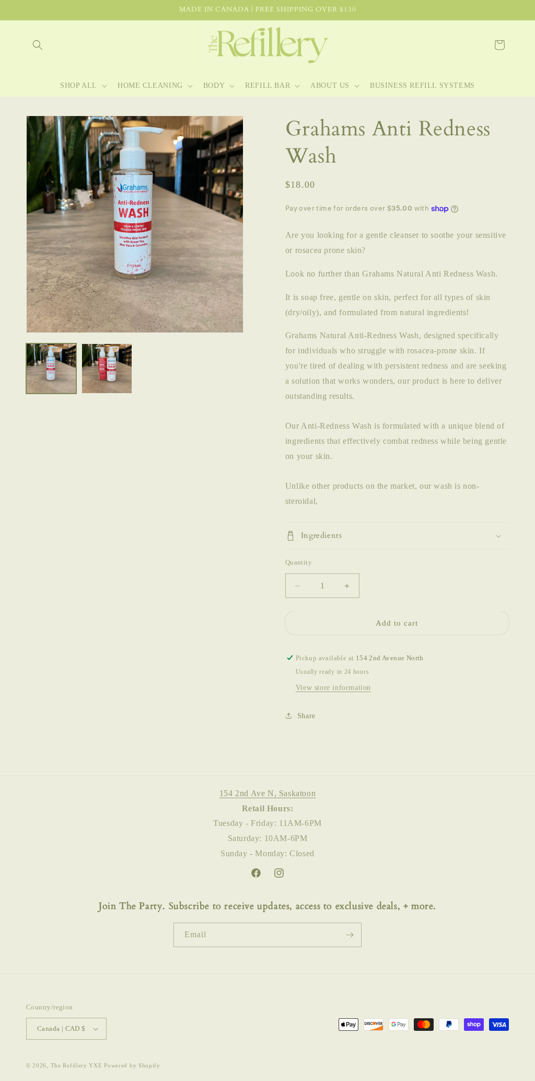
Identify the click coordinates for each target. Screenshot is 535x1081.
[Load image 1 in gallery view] (51, 368)
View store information (333, 688)
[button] (37, 44)
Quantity (298, 562)
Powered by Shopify (132, 1065)
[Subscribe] (349, 935)
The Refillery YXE (76, 1065)
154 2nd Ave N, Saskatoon (267, 793)
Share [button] (306, 716)
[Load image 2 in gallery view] (107, 368)
